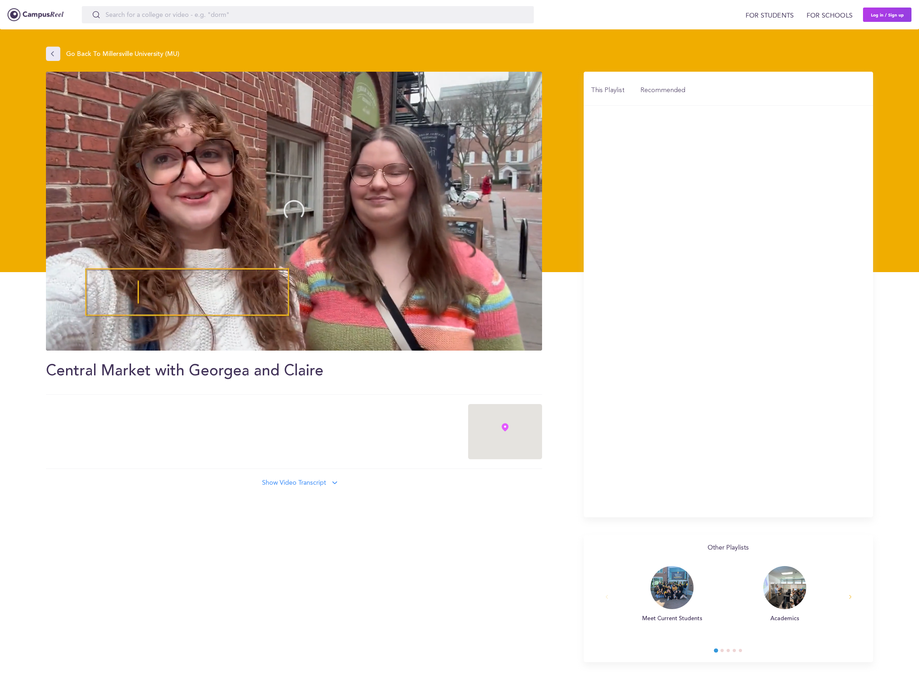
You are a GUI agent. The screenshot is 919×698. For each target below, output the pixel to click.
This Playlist (608, 90)
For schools (830, 16)
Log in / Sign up (887, 15)
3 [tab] (731, 652)
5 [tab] (743, 652)
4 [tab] (737, 652)
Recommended (662, 90)
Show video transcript (294, 483)
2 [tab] (725, 652)
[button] (294, 210)
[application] (294, 211)
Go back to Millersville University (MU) (122, 54)
